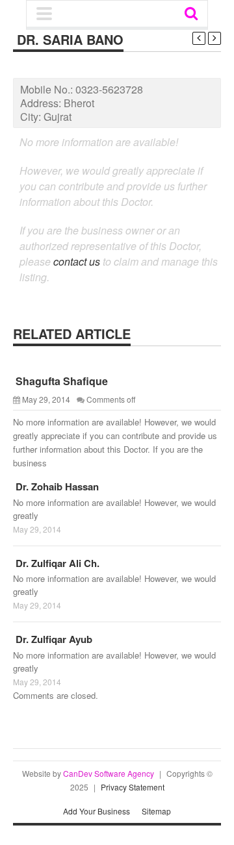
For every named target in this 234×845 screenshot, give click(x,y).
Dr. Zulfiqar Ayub (52, 639)
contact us (76, 261)
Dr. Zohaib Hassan (56, 486)
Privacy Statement (132, 786)
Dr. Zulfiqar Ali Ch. (56, 563)
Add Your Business (96, 810)
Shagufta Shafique (60, 380)
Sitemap (156, 810)
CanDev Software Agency (108, 773)
